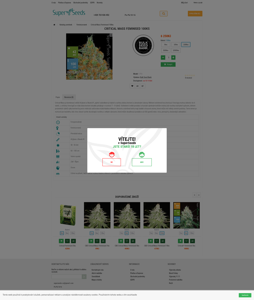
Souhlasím (245, 295)
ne (112, 162)
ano (142, 162)
